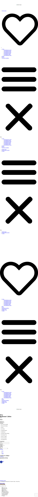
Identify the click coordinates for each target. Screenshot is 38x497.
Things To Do (4, 149)
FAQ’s (3, 307)
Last (2, 452)
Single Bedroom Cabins (7, 139)
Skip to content (2, 483)
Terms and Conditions (5, 58)
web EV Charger (4, 436)
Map (2, 306)
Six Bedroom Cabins (7, 54)
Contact (3, 151)
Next (3, 453)
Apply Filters (2, 441)
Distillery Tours (4, 402)
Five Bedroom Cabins (7, 53)
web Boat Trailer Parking (5, 433)
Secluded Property (4, 430)
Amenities (1, 423)
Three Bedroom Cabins (7, 51)
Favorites (1, 449)
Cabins (3, 49)
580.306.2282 (2, 460)
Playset (2, 427)
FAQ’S (3, 57)
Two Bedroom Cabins (7, 50)
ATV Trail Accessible (4, 424)
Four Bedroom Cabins (7, 52)
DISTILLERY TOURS (5, 150)
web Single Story (4, 439)
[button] (19, 98)
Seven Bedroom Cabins (7, 55)
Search (1, 446)
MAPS (3, 56)
